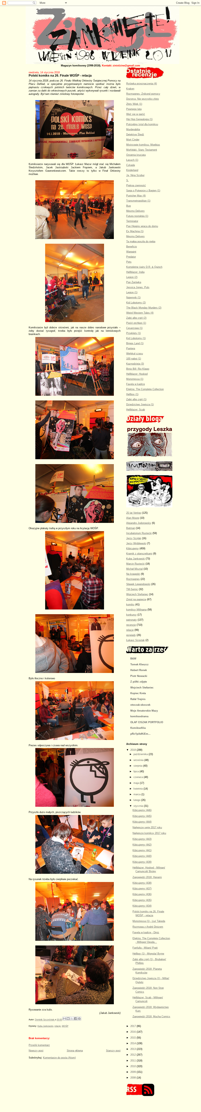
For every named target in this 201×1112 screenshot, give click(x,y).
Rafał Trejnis (137, 699)
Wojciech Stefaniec (137, 594)
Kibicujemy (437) (142, 888)
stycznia (138, 805)
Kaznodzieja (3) (135, 363)
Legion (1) (131, 292)
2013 (133, 1049)
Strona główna (75, 1050)
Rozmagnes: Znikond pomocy (143, 93)
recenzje (131, 624)
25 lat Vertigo (133, 512)
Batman (130, 528)
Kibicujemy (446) (142, 810)
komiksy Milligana (136, 609)
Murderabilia (133, 129)
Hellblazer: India (135, 272)
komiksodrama (139, 716)
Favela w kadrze (135, 384)
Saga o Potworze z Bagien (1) (143, 190)
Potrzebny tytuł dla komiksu (142, 124)
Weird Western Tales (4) (139, 312)
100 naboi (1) (133, 358)
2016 (133, 1031)
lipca (136, 771)
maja (136, 782)
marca (137, 794)
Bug (128, 205)
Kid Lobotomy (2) (136, 302)
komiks (130, 604)
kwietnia (138, 788)
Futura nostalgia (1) (137, 216)
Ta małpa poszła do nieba (140, 241)
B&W (133, 658)
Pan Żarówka (133, 282)
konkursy (131, 614)
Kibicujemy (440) (142, 856)
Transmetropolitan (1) (138, 200)
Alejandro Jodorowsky (138, 523)
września (138, 760)
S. (127, 180)
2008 (133, 1077)
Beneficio (131, 246)
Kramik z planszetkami (139, 553)
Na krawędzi (133, 573)
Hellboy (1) (132, 394)
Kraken (130, 88)
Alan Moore (132, 517)
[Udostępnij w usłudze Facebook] (76, 1019)
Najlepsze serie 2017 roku (147, 827)
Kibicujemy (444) (142, 821)
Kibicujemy (132, 548)
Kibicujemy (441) (142, 850)
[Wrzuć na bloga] (68, 1019)
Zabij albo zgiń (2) (136, 317)
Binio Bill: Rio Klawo (137, 368)
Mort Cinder (132, 139)
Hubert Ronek (138, 670)
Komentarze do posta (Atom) (59, 1057)
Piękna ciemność (136, 185)
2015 (133, 1037)
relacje (57, 1026)
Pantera (130, 348)
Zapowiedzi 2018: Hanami (147, 877)
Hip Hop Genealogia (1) (139, 119)
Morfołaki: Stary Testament (141, 149)
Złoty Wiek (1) (134, 103)
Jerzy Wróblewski (136, 543)
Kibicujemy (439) (142, 861)
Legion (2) (131, 277)
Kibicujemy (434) (142, 905)
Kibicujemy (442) (142, 844)
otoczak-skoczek (140, 704)
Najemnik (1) (133, 297)
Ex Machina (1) (134, 231)
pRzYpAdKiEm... (140, 733)
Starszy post (113, 1050)
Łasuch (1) (132, 159)
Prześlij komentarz (39, 1045)
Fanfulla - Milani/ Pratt (145, 947)
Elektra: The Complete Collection (145, 389)
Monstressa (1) (134, 379)
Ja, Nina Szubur (135, 175)
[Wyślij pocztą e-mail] (64, 1019)
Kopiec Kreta (138, 693)
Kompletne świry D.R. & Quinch (144, 266)
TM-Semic (132, 589)
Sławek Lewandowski (138, 584)
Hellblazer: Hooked (137, 373)
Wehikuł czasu (134, 353)
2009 (133, 1071)
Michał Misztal (134, 568)
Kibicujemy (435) (142, 900)
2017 (133, 1026)
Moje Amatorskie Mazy (144, 710)
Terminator (132, 221)
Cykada (130, 165)
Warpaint (131, 251)
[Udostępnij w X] (72, 1019)
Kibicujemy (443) (142, 839)
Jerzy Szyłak (133, 538)
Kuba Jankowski (45, 1026)
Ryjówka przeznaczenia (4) (141, 83)
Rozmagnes (133, 579)
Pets (129, 261)
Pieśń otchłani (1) (136, 322)
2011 (133, 1060)
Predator (131, 256)
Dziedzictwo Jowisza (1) (140, 404)
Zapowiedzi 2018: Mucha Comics (151, 1016)
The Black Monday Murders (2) (143, 307)
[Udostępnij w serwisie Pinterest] (79, 1019)
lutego (137, 800)
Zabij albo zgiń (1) (136, 399)
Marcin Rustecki (135, 563)
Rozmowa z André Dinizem (147, 926)
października (141, 754)
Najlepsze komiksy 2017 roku (149, 833)
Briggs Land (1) (134, 343)
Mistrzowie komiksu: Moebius (143, 144)
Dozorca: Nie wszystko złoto (142, 98)
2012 (133, 1054)
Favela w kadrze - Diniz (145, 932)
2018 (133, 749)
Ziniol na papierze (136, 599)
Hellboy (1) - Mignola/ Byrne (148, 953)
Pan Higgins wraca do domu (142, 226)
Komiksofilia (138, 727)
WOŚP (65, 1026)
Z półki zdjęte (138, 681)
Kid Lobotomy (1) (136, 338)
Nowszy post (36, 1050)
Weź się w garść (135, 114)
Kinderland (132, 170)
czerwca (138, 777)
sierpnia (138, 765)
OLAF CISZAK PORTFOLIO (146, 722)
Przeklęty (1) (133, 333)
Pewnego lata (134, 109)
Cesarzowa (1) (134, 328)
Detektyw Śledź (135, 134)
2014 (133, 1043)
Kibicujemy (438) (142, 882)
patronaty (131, 619)
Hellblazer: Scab (135, 409)
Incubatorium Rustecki (139, 533)
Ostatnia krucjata (136, 154)
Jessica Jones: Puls (137, 287)
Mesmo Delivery (135, 210)
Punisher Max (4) (136, 195)
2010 (133, 1066)
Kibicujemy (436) (142, 894)
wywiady (131, 635)
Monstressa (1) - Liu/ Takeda (148, 921)
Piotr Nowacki (138, 676)
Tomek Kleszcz (139, 664)
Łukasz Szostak (135, 640)
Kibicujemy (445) (142, 816)
